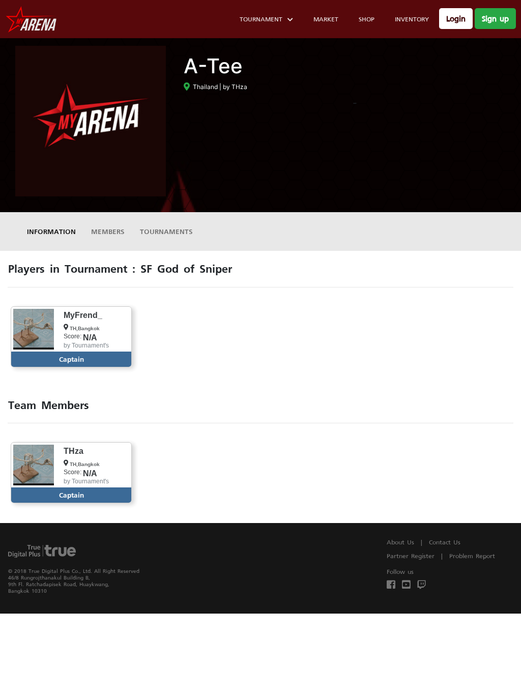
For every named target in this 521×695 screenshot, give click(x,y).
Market (325, 19)
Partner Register (411, 556)
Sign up (495, 18)
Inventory (412, 19)
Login (456, 18)
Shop (366, 19)
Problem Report (472, 556)
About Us (400, 542)
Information (51, 231)
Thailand (204, 87)
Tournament (261, 19)
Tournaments (166, 231)
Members (108, 231)
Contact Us (444, 542)
